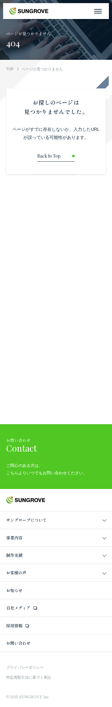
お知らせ (14, 590)
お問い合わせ (18, 643)
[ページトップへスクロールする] (105, 700)
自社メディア (18, 608)
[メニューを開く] (98, 11)
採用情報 (14, 626)
